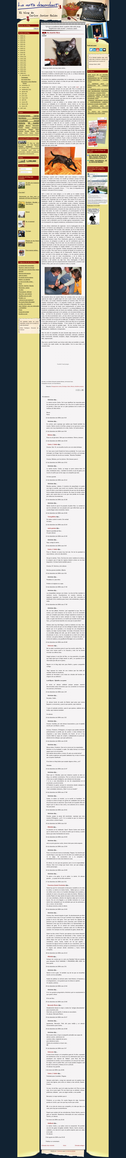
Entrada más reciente (48, 1145)
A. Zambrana (59, 1151)
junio (23, 95)
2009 (22, 71)
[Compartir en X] (81, 390)
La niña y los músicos (25, 304)
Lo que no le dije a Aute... (26, 281)
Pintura (33, 131)
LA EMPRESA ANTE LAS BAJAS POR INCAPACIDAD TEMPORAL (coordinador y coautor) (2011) (98, 91)
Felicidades (24, 77)
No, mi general (30, 221)
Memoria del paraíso (25, 273)
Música (28, 125)
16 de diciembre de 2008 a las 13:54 (56, 846)
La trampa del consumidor (26, 265)
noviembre (25, 85)
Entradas (23, 169)
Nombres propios (28, 118)
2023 (22, 42)
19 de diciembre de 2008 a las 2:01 (56, 966)
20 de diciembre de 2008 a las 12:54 (56, 986)
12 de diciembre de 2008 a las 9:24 (56, 417)
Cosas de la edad (24, 312)
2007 (22, 108)
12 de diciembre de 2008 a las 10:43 (56, 441)
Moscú (28, 212)
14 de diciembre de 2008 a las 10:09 (56, 741)
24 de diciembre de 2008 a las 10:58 (56, 1028)
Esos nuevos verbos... (32, 250)
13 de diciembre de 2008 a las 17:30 (56, 604)
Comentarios (24, 172)
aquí (77, 87)
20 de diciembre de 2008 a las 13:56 (56, 1001)
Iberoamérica (22, 129)
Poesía (20, 127)
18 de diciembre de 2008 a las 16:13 (56, 953)
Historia (21, 123)
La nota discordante (70, 1151)
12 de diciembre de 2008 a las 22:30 (56, 536)
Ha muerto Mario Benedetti (26, 302)
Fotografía (31, 134)
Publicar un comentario (52, 1141)
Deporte (20, 133)
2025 (22, 38)
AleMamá (50, 1123)
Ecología (20, 131)
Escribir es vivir (23, 314)
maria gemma (52, 528)
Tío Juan (28, 231)
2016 (22, 56)
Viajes (27, 127)
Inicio (64, 1145)
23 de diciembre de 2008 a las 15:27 (56, 1017)
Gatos (68, 386)
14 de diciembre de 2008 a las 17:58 (56, 792)
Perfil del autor (91, 45)
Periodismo (36, 134)
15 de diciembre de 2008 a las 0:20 (56, 823)
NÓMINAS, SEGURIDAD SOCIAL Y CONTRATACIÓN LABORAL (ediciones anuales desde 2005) (98, 102)
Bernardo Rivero (53, 1005)
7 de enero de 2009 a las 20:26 (55, 1119)
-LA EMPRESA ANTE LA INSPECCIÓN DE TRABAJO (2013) (98, 85)
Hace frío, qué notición (25, 294)
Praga (20, 310)
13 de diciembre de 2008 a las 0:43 (56, 545)
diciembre (25, 75)
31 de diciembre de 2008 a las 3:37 (56, 1048)
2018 (22, 52)
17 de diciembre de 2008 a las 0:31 (56, 881)
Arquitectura (35, 127)
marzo (24, 102)
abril (23, 100)
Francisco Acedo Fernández (57, 885)
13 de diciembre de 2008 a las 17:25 (56, 587)
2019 (22, 50)
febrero (24, 104)
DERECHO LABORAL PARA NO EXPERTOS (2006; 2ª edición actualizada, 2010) (98, 96)
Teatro (25, 133)
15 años (21, 289)
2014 (22, 61)
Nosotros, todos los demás (26, 267)
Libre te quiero (23, 275)
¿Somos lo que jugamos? (26, 300)
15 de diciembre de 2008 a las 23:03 (56, 837)
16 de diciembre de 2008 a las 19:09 (56, 870)
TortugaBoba (52, 516)
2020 (22, 48)
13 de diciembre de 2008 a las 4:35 (56, 573)
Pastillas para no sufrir (25, 296)
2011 (21, 67)
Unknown (51, 645)
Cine (37, 131)
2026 (22, 36)
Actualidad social (28, 120)
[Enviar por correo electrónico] (76, 390)
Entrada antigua (79, 1145)
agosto (24, 91)
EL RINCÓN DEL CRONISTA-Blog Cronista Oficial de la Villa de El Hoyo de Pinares (98, 157)
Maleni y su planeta (24, 279)
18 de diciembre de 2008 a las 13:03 (56, 909)
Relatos (31, 129)
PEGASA (50, 827)
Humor (31, 133)
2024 (22, 40)
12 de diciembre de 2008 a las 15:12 (56, 480)
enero (23, 106)
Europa (27, 131)
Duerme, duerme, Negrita (26, 285)
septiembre (25, 89)
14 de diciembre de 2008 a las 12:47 (56, 768)
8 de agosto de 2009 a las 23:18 (55, 1137)
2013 (22, 63)
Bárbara (50, 435)
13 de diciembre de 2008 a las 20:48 (56, 642)
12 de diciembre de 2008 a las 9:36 (56, 431)
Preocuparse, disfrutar (25, 292)
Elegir (20, 283)
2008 (22, 73)
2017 (22, 54)
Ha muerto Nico (25, 79)
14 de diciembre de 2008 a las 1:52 (56, 717)
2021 (22, 46)
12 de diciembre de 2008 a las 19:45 (56, 513)
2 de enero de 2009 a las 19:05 (55, 1070)
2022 (22, 44)
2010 (22, 69)
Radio (37, 129)
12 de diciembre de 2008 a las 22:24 (56, 524)
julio (23, 93)
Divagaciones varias (28, 116)
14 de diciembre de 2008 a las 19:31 (56, 810)
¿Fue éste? (21, 192)
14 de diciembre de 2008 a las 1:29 (56, 692)
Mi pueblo (33, 123)
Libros (21, 125)
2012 (22, 65)
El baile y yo (22, 298)
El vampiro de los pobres (26, 277)
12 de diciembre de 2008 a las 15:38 (56, 499)
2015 (22, 59)
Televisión (35, 125)
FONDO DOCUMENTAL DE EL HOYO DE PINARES (98, 161)
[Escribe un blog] (79, 390)
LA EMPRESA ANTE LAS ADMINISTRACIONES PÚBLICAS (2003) (98, 107)
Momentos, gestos (24, 287)
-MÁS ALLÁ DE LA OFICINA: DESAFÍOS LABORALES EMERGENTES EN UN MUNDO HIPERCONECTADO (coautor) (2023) (98, 78)
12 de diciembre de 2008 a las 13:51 (56, 462)
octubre (24, 87)
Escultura (26, 134)
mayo (23, 98)
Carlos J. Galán (52, 444)
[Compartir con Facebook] (83, 390)
